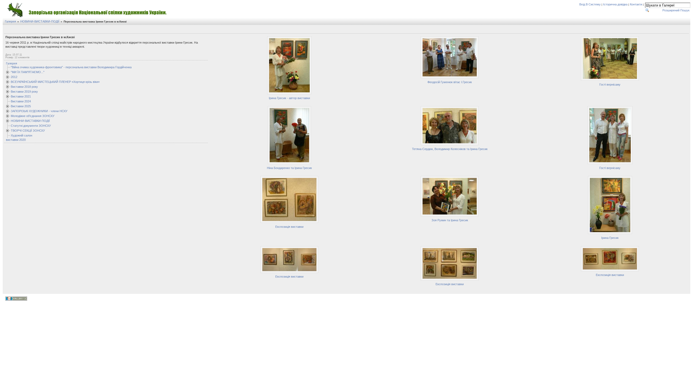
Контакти (636, 4)
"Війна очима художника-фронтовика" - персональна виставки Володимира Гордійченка (71, 67)
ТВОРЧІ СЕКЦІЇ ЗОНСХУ (28, 130)
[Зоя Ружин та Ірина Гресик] (449, 215)
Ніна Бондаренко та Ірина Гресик (289, 168)
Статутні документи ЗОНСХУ (31, 125)
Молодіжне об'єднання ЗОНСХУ (32, 116)
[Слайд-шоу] (14, 30)
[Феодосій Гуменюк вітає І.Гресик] (449, 77)
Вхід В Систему (590, 4)
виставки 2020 (16, 139)
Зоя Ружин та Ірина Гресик (450, 220)
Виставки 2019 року (24, 91)
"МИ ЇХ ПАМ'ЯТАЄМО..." (27, 72)
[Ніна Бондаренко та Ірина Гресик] (289, 163)
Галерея (10, 21)
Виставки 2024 (21, 101)
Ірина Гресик (610, 237)
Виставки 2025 (21, 106)
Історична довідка (615, 4)
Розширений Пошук (675, 10)
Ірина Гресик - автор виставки (289, 98)
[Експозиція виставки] (289, 222)
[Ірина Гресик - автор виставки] (289, 93)
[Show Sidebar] (8, 30)
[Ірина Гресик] (610, 233)
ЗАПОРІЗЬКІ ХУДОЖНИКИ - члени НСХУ (39, 111)
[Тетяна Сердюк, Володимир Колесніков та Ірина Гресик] (449, 144)
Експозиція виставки (289, 226)
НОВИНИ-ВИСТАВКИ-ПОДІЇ (39, 21)
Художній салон (21, 135)
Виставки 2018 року (24, 86)
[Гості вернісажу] (610, 80)
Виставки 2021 (21, 96)
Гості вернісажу (609, 84)
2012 (14, 77)
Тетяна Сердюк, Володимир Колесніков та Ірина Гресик (450, 149)
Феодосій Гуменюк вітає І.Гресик (449, 82)
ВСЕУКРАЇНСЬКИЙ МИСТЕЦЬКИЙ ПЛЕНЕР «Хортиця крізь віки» (55, 81)
